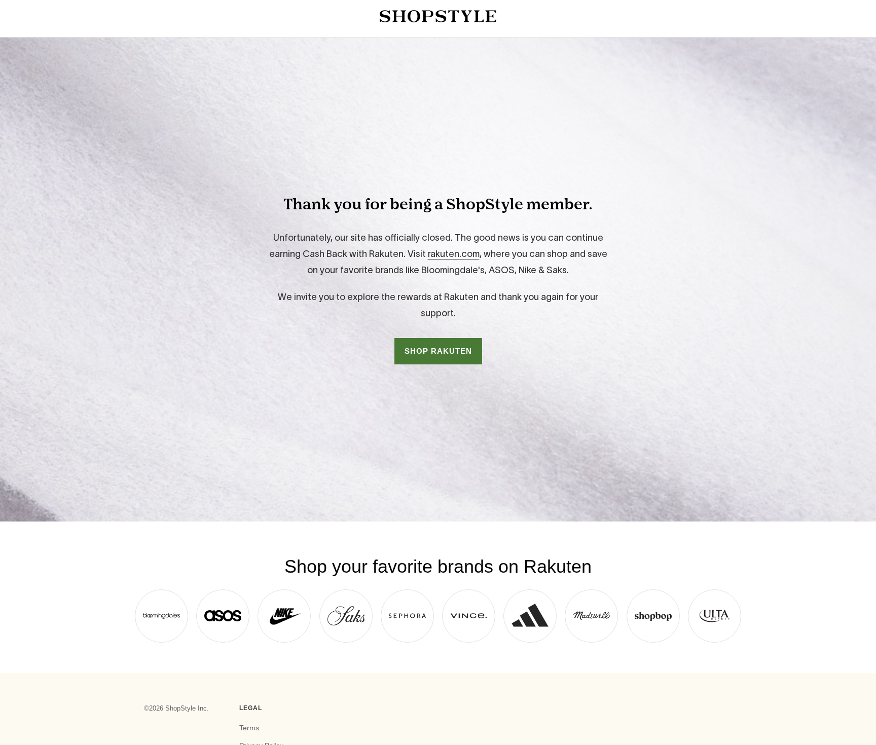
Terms (249, 728)
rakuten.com (454, 254)
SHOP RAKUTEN (438, 351)
